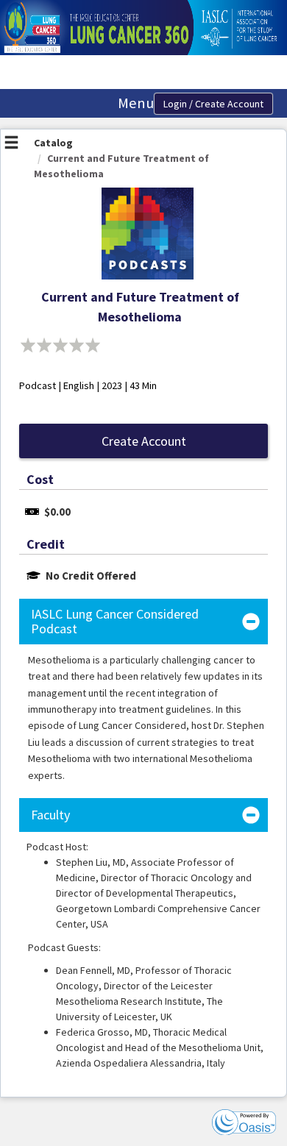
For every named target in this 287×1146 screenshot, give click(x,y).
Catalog (53, 142)
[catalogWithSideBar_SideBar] (11, 144)
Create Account (144, 441)
